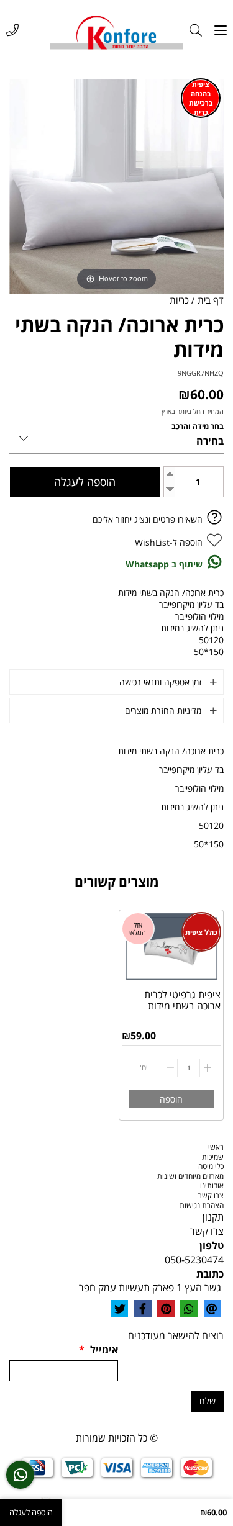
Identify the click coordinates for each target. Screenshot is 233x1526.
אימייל (98, 1350)
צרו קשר (211, 1195)
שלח (207, 1401)
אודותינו (212, 1185)
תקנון (213, 1217)
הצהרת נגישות (202, 1205)
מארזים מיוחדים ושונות (190, 1176)
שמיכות (213, 1157)
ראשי (216, 1147)
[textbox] (116, 1217)
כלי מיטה (211, 1166)
